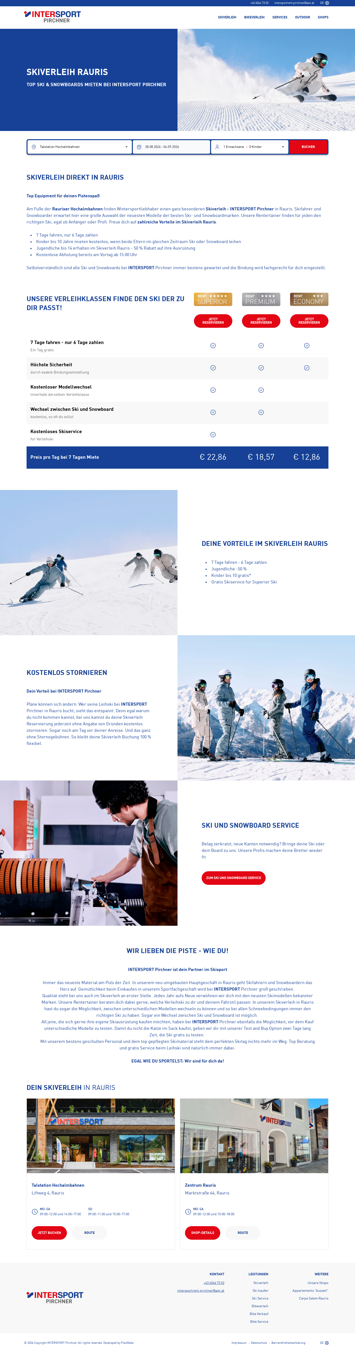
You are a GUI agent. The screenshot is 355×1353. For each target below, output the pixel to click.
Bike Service (259, 1321)
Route (89, 1233)
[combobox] (324, 3)
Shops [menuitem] (323, 17)
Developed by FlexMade (118, 1343)
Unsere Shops (318, 1283)
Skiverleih (260, 1283)
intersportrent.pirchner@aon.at (294, 3)
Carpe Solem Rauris (313, 1298)
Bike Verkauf (259, 1314)
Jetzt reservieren (213, 321)
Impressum (239, 1343)
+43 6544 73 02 (259, 3)
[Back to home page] (52, 17)
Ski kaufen (260, 1290)
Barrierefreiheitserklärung (288, 1343)
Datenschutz (259, 1343)
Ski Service (260, 1298)
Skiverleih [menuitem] (227, 17)
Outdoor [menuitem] (302, 17)
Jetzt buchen (49, 1233)
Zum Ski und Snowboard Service (233, 878)
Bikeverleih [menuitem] (254, 17)
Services (279, 17)
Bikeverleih (260, 1306)
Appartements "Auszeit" (310, 1290)
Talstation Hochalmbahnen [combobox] (60, 147)
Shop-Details (202, 1233)
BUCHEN (308, 147)
